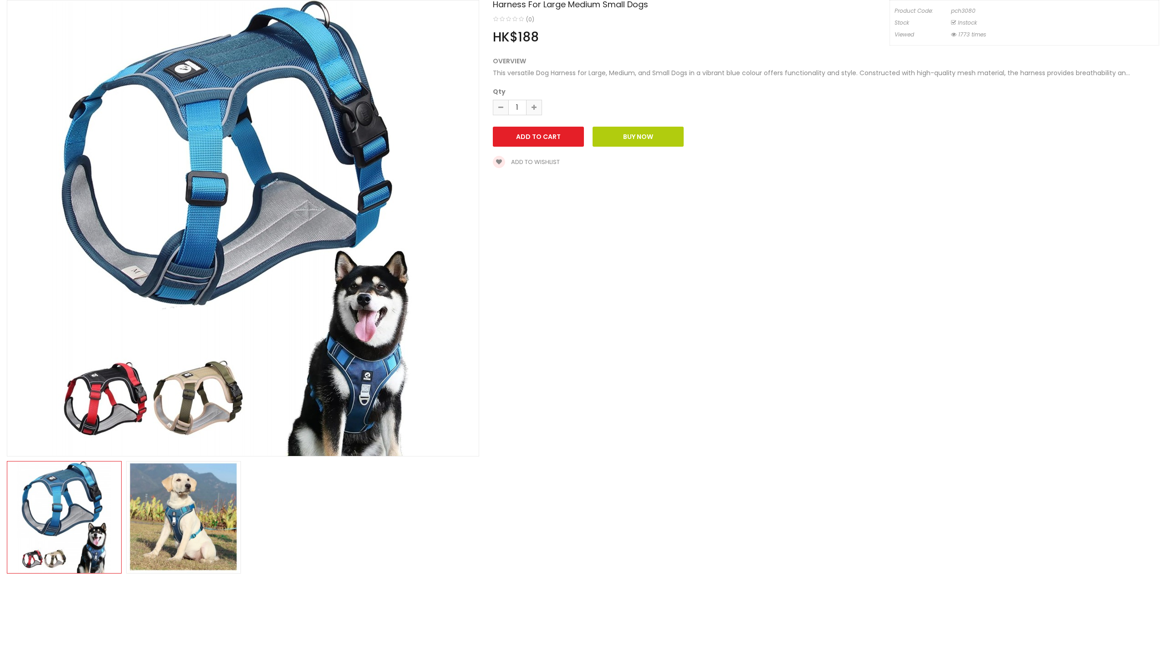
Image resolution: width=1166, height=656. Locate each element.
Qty (499, 91)
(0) (530, 19)
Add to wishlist (535, 162)
